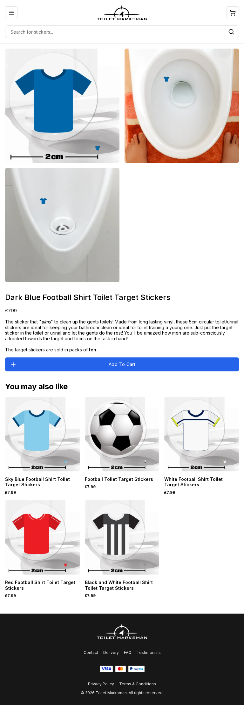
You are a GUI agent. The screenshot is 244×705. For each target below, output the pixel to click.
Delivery (111, 652)
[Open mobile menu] (11, 12)
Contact (91, 652)
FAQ (128, 652)
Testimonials (149, 652)
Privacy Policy (101, 684)
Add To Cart (122, 364)
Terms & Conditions (137, 684)
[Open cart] (232, 12)
